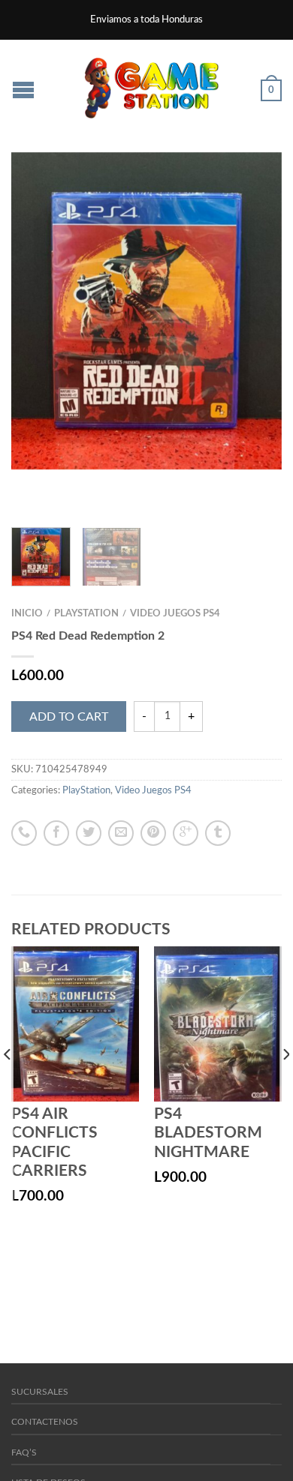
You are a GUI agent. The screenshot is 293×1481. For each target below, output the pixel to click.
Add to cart (68, 717)
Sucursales (39, 1392)
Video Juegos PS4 (175, 614)
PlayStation (86, 614)
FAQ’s (24, 1453)
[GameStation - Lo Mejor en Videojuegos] (151, 84)
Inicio (27, 614)
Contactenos (44, 1422)
